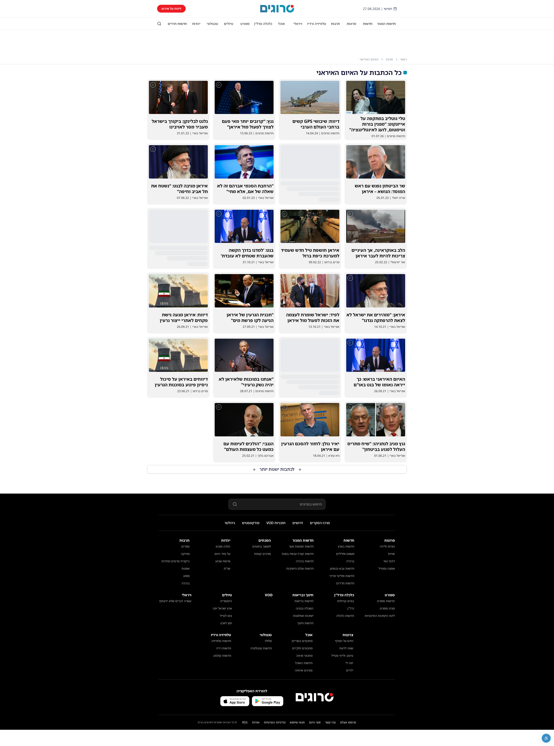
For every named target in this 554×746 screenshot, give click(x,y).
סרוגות (351, 23)
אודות (255, 722)
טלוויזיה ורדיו (316, 23)
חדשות (367, 23)
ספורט (245, 23)
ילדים (349, 670)
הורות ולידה (387, 546)
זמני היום (315, 722)
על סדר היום (222, 554)
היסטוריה (226, 601)
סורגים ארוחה (303, 670)
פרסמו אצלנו (348, 722)
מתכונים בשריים (302, 641)
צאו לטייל (226, 616)
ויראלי (297, 23)
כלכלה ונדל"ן (263, 23)
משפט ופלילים (345, 554)
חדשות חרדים (177, 23)
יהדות (196, 23)
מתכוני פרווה (304, 655)
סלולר (268, 641)
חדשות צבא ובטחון (342, 568)
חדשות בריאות (304, 601)
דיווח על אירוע (171, 9)
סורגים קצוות (262, 554)
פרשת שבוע (222, 561)
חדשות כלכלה (345, 616)
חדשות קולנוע (222, 655)
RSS (245, 722)
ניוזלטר (229, 522)
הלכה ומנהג (223, 546)
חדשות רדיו (223, 648)
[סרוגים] (314, 697)
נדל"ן (350, 608)
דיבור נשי (389, 561)
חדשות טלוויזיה (221, 641)
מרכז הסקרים (320, 522)
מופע (186, 576)
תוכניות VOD (275, 522)
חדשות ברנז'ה (305, 561)
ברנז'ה (350, 561)
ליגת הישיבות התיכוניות (380, 616)
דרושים (297, 522)
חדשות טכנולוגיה (261, 648)
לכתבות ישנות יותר (277, 469)
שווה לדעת (346, 648)
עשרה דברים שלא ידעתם (175, 601)
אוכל (281, 23)
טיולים (228, 23)
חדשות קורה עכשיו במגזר (297, 554)
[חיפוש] (159, 23)
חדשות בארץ (346, 546)
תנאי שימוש (297, 722)
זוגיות (391, 554)
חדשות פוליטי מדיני (341, 576)
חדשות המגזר (386, 23)
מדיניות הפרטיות (274, 722)
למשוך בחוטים (261, 546)
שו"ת (227, 568)
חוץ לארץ (226, 623)
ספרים (185, 546)
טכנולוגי (212, 23)
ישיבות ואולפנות (303, 616)
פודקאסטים (250, 522)
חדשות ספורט (386, 601)
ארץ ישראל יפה (222, 608)
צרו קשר (330, 722)
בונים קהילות (345, 601)
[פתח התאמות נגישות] (546, 738)
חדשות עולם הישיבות (300, 568)
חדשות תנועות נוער (301, 546)
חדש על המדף (344, 641)
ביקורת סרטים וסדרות (175, 561)
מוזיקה (185, 554)
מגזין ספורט (387, 608)
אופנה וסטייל (386, 568)
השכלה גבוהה (304, 608)
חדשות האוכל (303, 663)
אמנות (186, 568)
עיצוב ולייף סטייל (342, 655)
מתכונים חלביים (302, 648)
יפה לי (349, 663)
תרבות (335, 23)
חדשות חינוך (305, 623)
